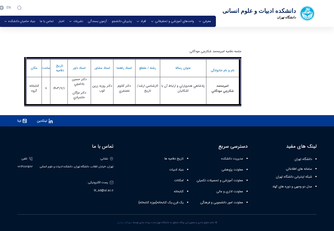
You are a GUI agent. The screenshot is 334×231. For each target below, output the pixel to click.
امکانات (179, 180)
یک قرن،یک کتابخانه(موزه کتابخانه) (161, 202)
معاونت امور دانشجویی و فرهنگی (221, 202)
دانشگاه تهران (303, 159)
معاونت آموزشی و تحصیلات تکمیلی (220, 180)
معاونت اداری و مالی (229, 191)
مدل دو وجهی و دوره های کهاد (292, 186)
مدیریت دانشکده (232, 158)
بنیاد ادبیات (176, 169)
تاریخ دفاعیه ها (174, 158)
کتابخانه (179, 191)
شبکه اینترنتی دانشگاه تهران (294, 177)
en (9, 7)
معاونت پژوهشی (232, 169)
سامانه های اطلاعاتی (299, 169)
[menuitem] (205, 21)
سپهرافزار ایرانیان (124, 223)
